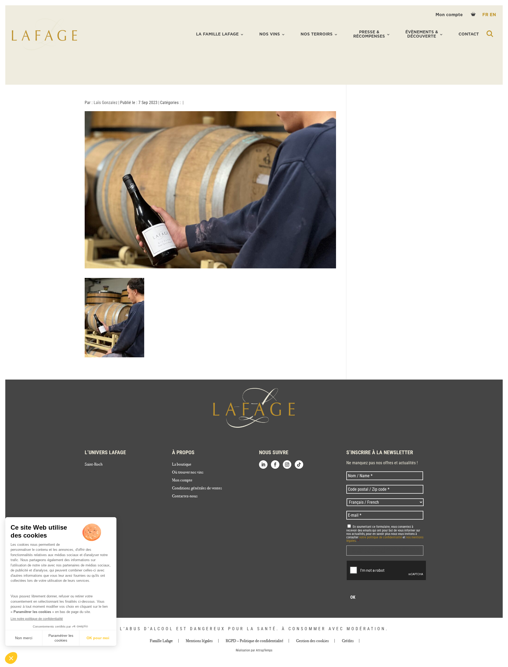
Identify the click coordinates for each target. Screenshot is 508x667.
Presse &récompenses (369, 34)
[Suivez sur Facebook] (275, 464)
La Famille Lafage (217, 34)
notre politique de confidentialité (380, 537)
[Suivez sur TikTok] (299, 464)
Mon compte (450, 15)
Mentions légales (199, 641)
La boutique (181, 464)
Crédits (348, 641)
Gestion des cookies (312, 641)
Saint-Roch (94, 464)
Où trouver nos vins (187, 472)
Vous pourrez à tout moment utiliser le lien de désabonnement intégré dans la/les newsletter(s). (384, 550)
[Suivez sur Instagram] (287, 464)
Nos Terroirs (317, 34)
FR (486, 15)
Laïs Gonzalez (105, 102)
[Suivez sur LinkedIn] (263, 464)
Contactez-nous (185, 496)
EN (493, 15)
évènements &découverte (421, 34)
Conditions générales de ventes (197, 488)
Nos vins (269, 34)
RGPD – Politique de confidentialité (254, 641)
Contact (469, 34)
